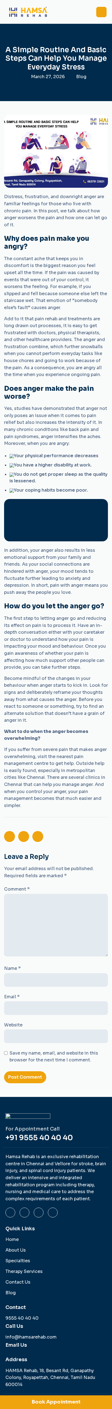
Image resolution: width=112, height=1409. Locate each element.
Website (13, 1025)
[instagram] (10, 1212)
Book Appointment (56, 1402)
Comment (17, 889)
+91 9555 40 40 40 (39, 1137)
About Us (15, 1250)
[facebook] (38, 1212)
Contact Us (17, 1282)
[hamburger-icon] (101, 12)
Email (12, 997)
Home (12, 1239)
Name (12, 968)
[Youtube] (24, 1212)
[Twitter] (53, 1212)
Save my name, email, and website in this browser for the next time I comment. (54, 1056)
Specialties (17, 1261)
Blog (81, 77)
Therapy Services (24, 1271)
